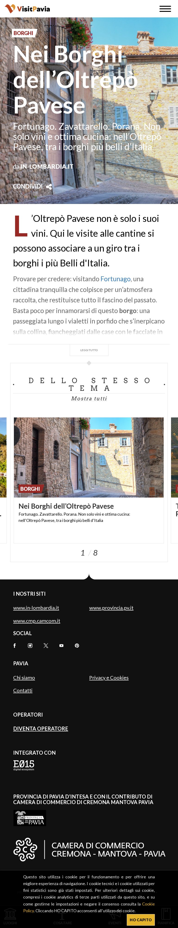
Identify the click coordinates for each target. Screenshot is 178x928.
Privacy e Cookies (109, 677)
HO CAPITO (141, 920)
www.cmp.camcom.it (36, 621)
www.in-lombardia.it (36, 608)
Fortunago (116, 279)
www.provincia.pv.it (111, 608)
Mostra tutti (89, 398)
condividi (28, 187)
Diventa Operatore (40, 728)
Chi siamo (24, 677)
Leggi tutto (89, 350)
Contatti (22, 690)
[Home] (27, 8)
